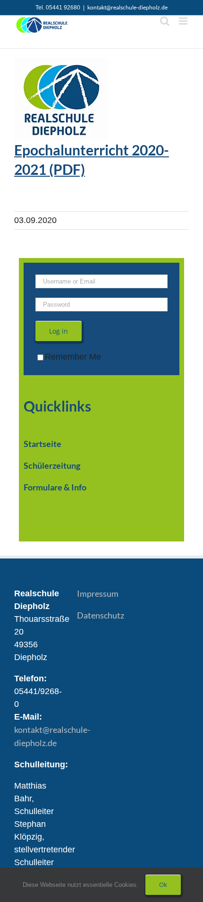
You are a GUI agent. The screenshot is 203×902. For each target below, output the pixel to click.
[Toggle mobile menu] (184, 21)
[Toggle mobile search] (164, 21)
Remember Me (73, 356)
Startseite (42, 443)
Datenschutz (100, 615)
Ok (163, 884)
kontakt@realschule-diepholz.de (127, 7)
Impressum (97, 593)
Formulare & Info (55, 487)
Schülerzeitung (52, 465)
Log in (58, 330)
